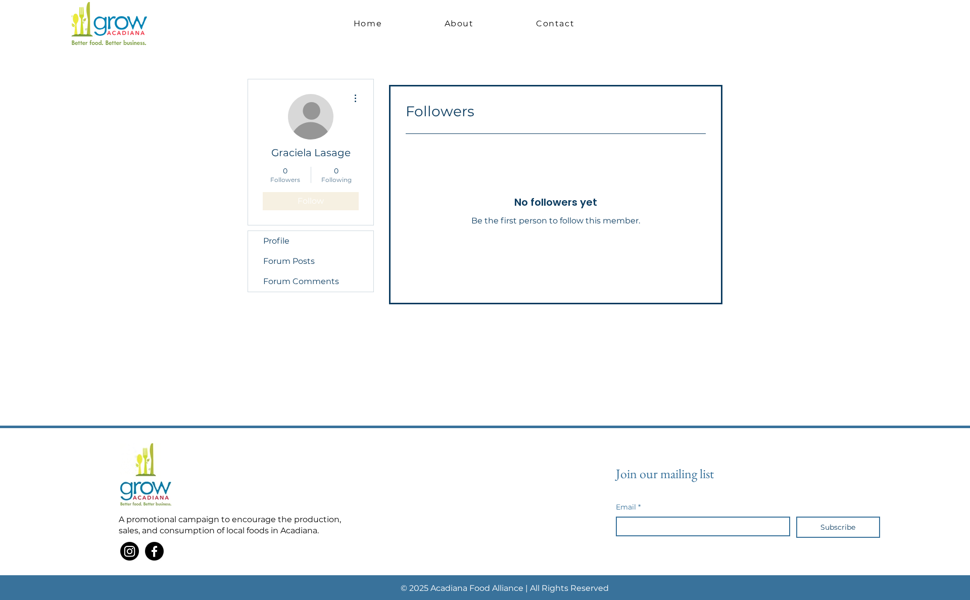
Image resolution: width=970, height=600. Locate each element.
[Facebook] (154, 551)
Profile (276, 241)
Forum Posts (289, 261)
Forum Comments (301, 281)
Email (628, 507)
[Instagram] (129, 551)
